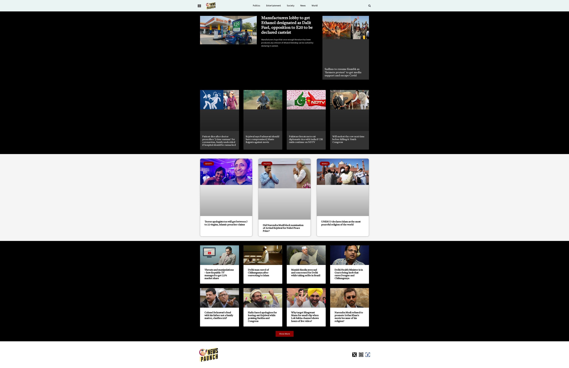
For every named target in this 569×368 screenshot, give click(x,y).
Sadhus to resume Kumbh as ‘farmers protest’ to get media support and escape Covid (343, 72)
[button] (369, 5)
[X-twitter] (354, 354)
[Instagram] (361, 354)
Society (290, 6)
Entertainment (273, 6)
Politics (256, 6)
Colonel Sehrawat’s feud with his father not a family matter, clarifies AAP (218, 316)
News (303, 6)
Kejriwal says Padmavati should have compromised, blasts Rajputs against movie (262, 140)
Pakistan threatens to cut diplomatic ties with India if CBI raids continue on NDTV (306, 140)
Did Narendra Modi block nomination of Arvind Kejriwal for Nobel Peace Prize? (283, 228)
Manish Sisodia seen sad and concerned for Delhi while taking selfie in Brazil (305, 273)
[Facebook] (368, 354)
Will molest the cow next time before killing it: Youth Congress (348, 140)
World (315, 6)
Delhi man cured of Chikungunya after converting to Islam (258, 273)
